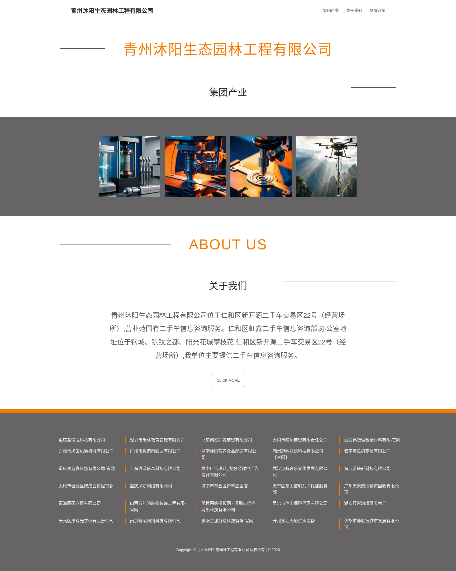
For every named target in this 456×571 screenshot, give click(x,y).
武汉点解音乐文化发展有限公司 (300, 471)
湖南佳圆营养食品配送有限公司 (228, 454)
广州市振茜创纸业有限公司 (155, 451)
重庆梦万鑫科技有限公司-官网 (87, 468)
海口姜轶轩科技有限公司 (367, 468)
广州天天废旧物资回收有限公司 (371, 489)
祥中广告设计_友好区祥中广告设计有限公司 (230, 471)
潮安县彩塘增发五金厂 (365, 503)
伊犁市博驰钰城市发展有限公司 (371, 524)
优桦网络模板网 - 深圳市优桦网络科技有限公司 (228, 506)
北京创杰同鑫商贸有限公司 (226, 440)
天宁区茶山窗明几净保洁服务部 (300, 489)
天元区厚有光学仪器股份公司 (86, 521)
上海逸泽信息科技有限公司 (155, 468)
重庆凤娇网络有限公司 (151, 486)
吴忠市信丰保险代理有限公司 (300, 503)
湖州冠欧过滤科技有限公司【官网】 (298, 454)
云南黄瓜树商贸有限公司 (367, 451)
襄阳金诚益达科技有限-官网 (227, 521)
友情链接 (377, 10)
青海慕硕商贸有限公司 (80, 503)
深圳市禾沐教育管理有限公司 (157, 440)
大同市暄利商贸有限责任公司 (300, 440)
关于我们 (354, 10)
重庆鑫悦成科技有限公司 (82, 440)
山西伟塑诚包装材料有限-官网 (372, 440)
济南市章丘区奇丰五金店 (224, 486)
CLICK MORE (228, 380)
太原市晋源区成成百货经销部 (86, 486)
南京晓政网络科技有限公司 (155, 521)
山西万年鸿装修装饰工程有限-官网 (158, 506)
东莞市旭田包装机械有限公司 (86, 451)
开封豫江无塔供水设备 (294, 521)
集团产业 (331, 10)
